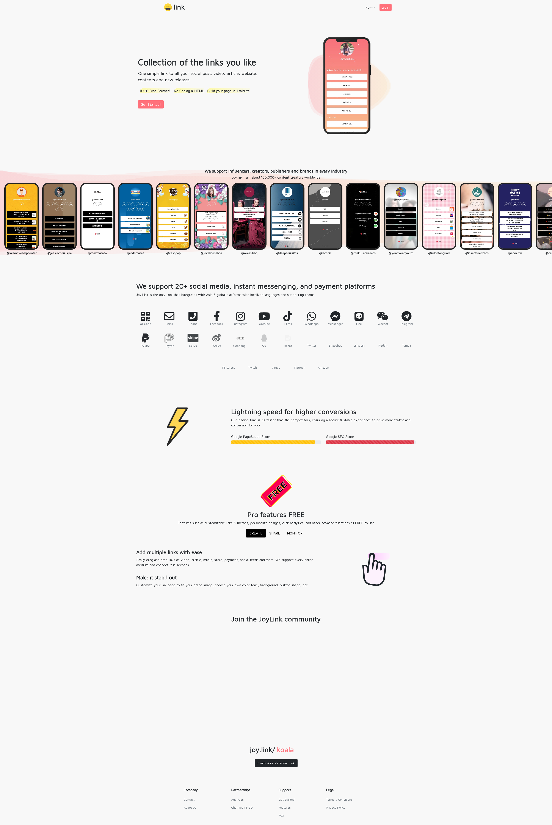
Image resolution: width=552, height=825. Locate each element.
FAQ (281, 815)
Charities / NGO (242, 807)
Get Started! (151, 104)
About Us (190, 807)
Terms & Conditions (339, 799)
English (369, 7)
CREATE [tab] (255, 533)
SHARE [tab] (274, 533)
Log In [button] (385, 7)
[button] (174, 7)
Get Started (287, 799)
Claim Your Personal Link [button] (276, 763)
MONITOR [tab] (295, 533)
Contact (189, 799)
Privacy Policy (335, 807)
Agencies (237, 799)
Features (285, 807)
